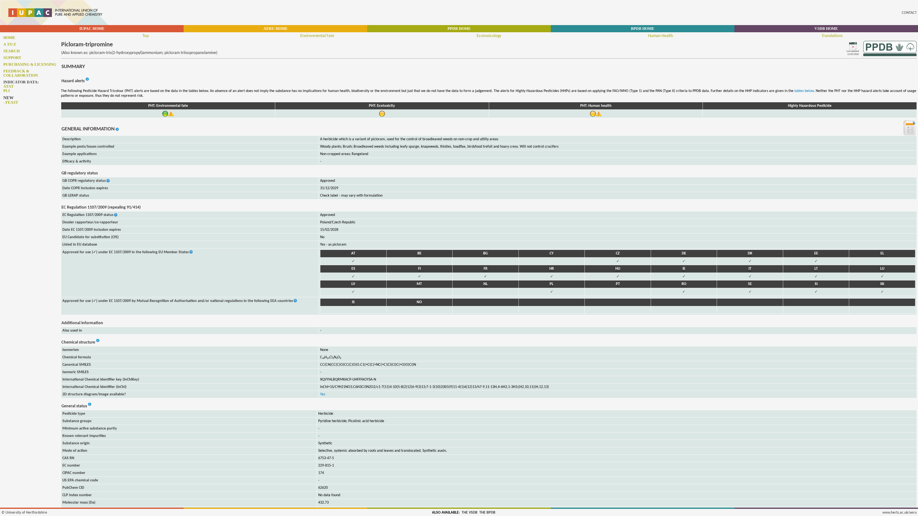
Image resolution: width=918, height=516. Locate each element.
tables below (804, 91)
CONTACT (909, 13)
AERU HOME (275, 29)
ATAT (8, 86)
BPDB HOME (642, 29)
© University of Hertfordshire (24, 513)
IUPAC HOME (91, 29)
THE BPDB (487, 513)
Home (9, 38)
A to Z (9, 44)
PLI (6, 91)
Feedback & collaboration (20, 73)
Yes (322, 394)
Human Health (660, 36)
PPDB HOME (459, 29)
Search (11, 51)
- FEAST (10, 102)
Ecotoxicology (489, 36)
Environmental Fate (317, 36)
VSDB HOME (826, 29)
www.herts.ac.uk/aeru (899, 513)
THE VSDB (469, 513)
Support (12, 58)
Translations (832, 36)
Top (145, 36)
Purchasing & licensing (29, 64)
